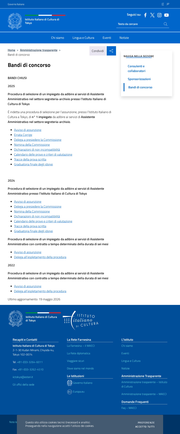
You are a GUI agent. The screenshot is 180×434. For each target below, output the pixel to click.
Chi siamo (127, 346)
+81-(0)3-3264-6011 (30, 362)
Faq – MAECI (129, 408)
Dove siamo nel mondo (80, 368)
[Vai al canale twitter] (151, 15)
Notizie (125, 368)
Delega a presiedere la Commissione (37, 139)
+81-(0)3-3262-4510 (30, 369)
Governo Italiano (16, 4)
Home (11, 50)
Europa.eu (78, 391)
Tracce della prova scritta (30, 159)
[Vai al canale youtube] (165, 15)
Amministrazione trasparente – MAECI (144, 394)
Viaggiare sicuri (75, 361)
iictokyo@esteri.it (23, 377)
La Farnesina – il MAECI (81, 346)
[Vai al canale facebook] (144, 15)
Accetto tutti (145, 426)
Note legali (15, 422)
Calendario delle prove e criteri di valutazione (43, 154)
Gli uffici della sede (23, 384)
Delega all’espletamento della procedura (40, 257)
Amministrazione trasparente (38, 50)
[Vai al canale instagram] (158, 15)
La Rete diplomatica (78, 353)
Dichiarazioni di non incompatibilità (37, 149)
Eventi (125, 353)
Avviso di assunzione (27, 201)
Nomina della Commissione (32, 144)
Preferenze (146, 422)
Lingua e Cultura (130, 361)
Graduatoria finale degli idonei (33, 164)
